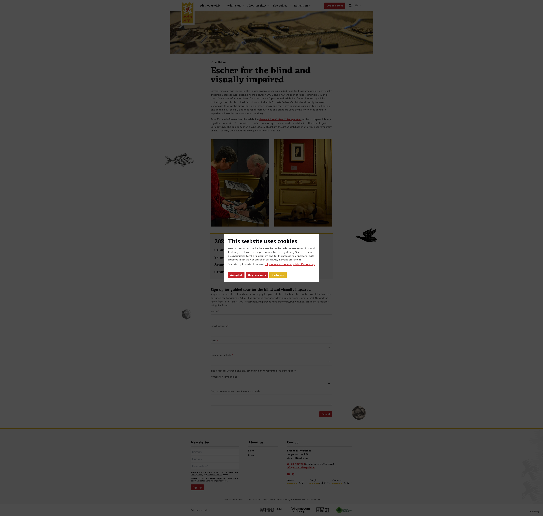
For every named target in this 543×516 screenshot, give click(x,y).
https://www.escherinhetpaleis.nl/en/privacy (290, 264)
